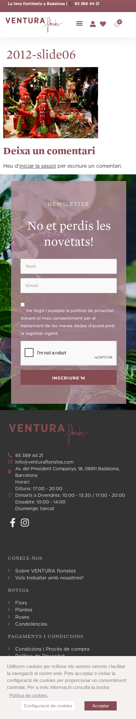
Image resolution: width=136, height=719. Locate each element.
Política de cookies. (28, 695)
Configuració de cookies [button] (48, 705)
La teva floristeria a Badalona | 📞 (41, 4)
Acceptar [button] (100, 705)
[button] (79, 23)
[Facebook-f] (12, 522)
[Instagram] (24, 522)
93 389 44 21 (87, 4)
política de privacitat (93, 310)
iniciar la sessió (37, 166)
